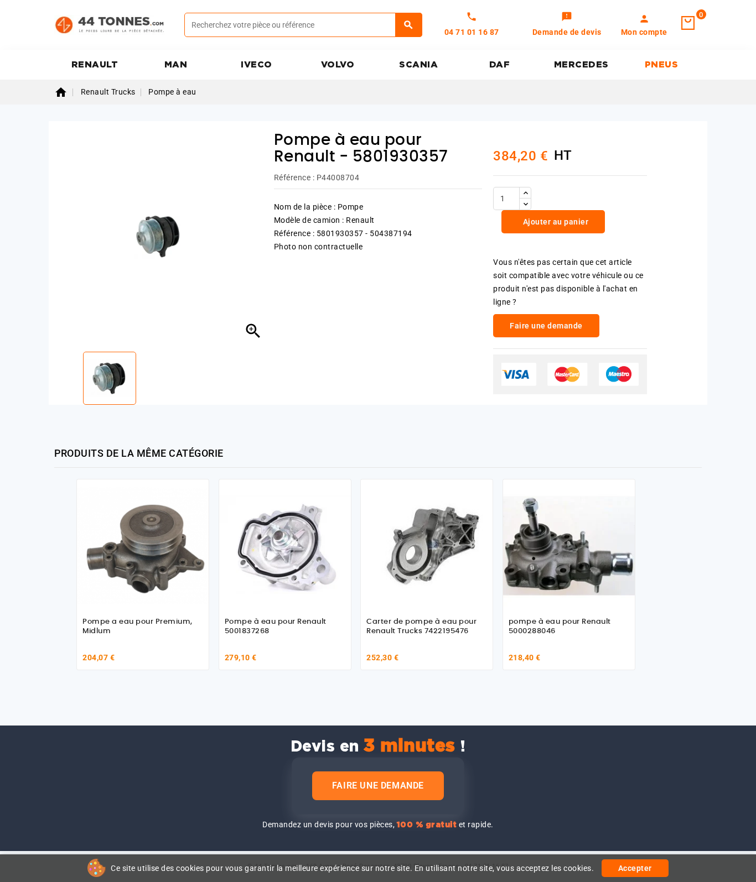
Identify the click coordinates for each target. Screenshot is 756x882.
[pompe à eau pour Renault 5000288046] (569, 545)
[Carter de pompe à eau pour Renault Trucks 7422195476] (426, 545)
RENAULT (94, 64)
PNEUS (662, 64)
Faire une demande (378, 785)
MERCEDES (581, 64)
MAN (176, 64)
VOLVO (338, 64)
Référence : (294, 177)
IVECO (256, 64)
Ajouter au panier (554, 221)
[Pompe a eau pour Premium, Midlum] (142, 545)
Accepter (635, 868)
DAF (499, 64)
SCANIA (418, 64)
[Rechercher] (408, 25)
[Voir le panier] (688, 23)
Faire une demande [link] (546, 325)
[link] (567, 25)
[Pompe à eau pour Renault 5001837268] (285, 545)
